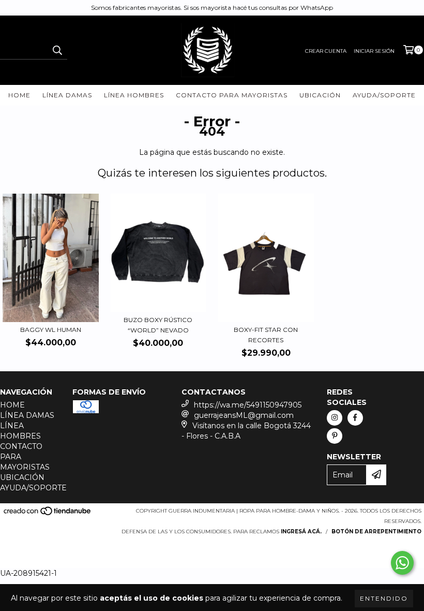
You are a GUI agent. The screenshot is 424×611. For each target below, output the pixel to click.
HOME (19, 95)
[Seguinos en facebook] (355, 418)
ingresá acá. (301, 531)
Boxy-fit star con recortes (266, 335)
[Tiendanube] (48, 514)
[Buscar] (57, 50)
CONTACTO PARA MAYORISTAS (231, 95)
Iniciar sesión (374, 51)
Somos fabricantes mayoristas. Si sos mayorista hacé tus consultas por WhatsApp (212, 7)
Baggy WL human (50, 329)
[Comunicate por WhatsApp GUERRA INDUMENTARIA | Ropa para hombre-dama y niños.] (402, 563)
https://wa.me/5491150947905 (247, 405)
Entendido (384, 598)
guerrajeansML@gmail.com (244, 415)
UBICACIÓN (320, 95)
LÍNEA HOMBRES (134, 95)
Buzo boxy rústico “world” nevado (158, 325)
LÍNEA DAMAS (67, 95)
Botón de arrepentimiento (376, 531)
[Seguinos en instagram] (334, 418)
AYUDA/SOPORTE (384, 95)
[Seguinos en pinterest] (334, 436)
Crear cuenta (325, 51)
